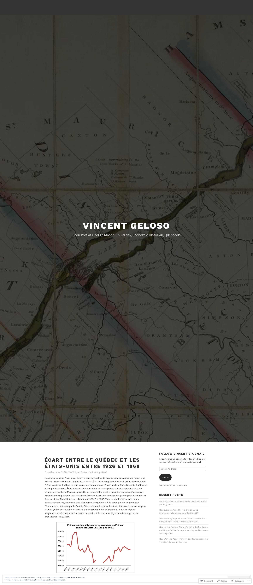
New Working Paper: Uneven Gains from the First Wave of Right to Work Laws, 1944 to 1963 (182, 520)
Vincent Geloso (126, 225)
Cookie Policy (59, 580)
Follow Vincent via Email (181, 453)
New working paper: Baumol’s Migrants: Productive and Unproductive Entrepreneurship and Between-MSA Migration (183, 530)
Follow (165, 477)
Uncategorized (99, 472)
